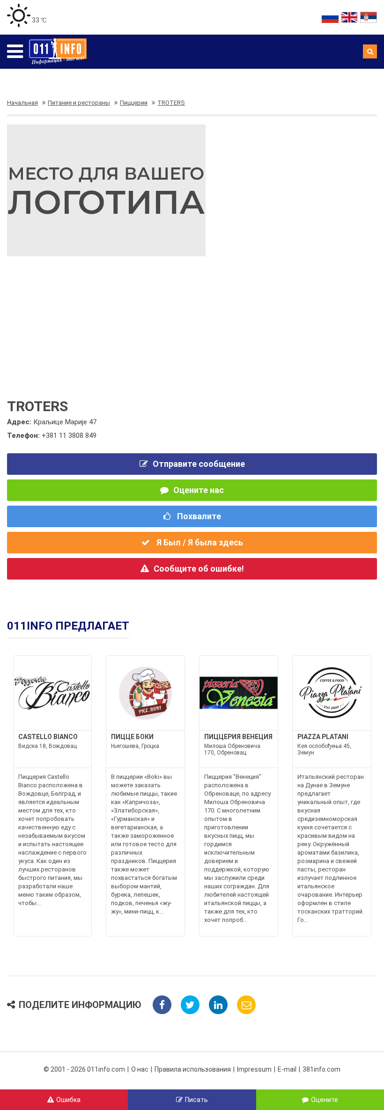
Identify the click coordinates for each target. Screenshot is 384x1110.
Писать (196, 1099)
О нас (139, 1069)
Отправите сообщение (199, 464)
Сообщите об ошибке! (199, 568)
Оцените (324, 1099)
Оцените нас (198, 490)
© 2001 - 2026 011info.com (84, 1069)
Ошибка (68, 1099)
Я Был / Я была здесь (199, 542)
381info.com (321, 1069)
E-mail (287, 1069)
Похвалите (198, 516)
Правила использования (193, 1069)
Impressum (254, 1069)
